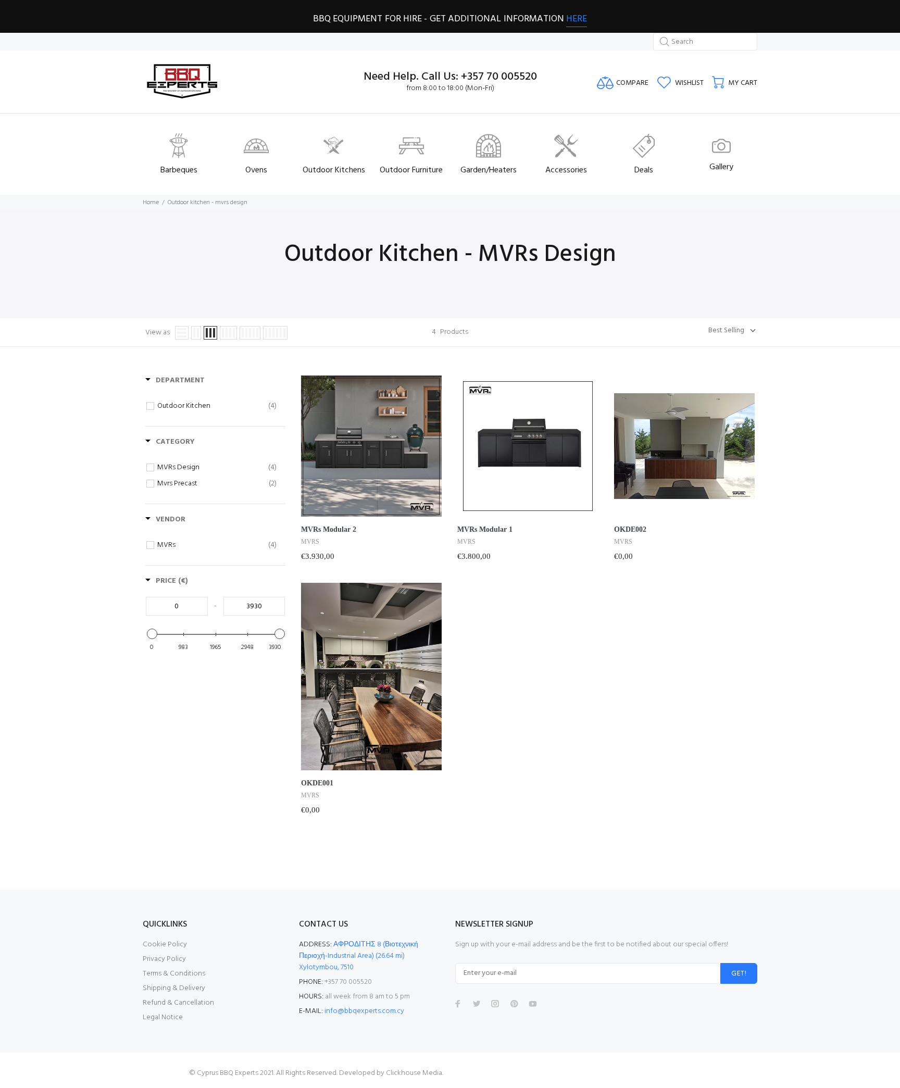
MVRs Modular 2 (328, 529)
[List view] (182, 333)
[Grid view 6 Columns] (275, 333)
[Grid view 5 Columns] (250, 333)
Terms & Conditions (174, 974)
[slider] (151, 634)
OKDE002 (630, 529)
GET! (738, 974)
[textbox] (177, 606)
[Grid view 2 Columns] (196, 333)
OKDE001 (317, 783)
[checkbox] (217, 406)
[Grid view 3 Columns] (210, 333)
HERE (576, 19)
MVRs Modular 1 (484, 529)
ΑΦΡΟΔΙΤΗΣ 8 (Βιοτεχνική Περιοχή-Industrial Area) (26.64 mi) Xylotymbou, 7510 (358, 956)
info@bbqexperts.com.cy (364, 1011)
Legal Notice (163, 1017)
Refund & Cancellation (178, 1003)
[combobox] (705, 42)
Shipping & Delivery (174, 988)
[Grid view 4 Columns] (228, 333)
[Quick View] (431, 441)
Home (151, 202)
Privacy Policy (164, 959)
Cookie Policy (165, 945)
